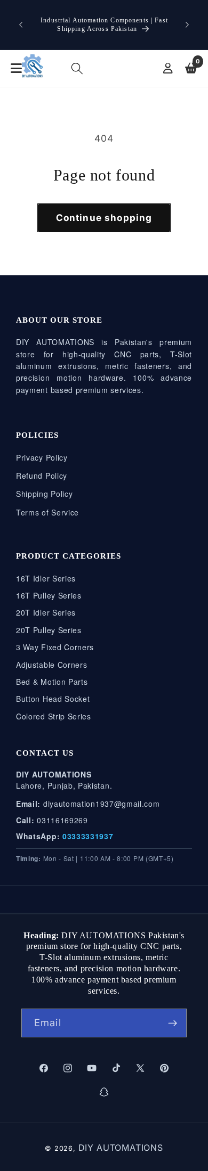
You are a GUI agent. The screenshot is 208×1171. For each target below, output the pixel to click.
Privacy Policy (42, 457)
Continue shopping (104, 217)
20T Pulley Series (49, 630)
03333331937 (88, 836)
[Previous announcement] (21, 25)
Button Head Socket (53, 698)
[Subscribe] (172, 1023)
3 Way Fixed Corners (55, 647)
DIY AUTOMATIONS (120, 1147)
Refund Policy (41, 475)
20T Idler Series (46, 612)
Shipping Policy (44, 493)
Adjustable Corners (51, 664)
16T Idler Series (46, 578)
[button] (77, 69)
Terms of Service (47, 512)
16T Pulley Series (49, 595)
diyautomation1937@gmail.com (101, 803)
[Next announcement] (187, 25)
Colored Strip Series (53, 716)
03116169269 (62, 820)
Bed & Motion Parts (51, 681)
